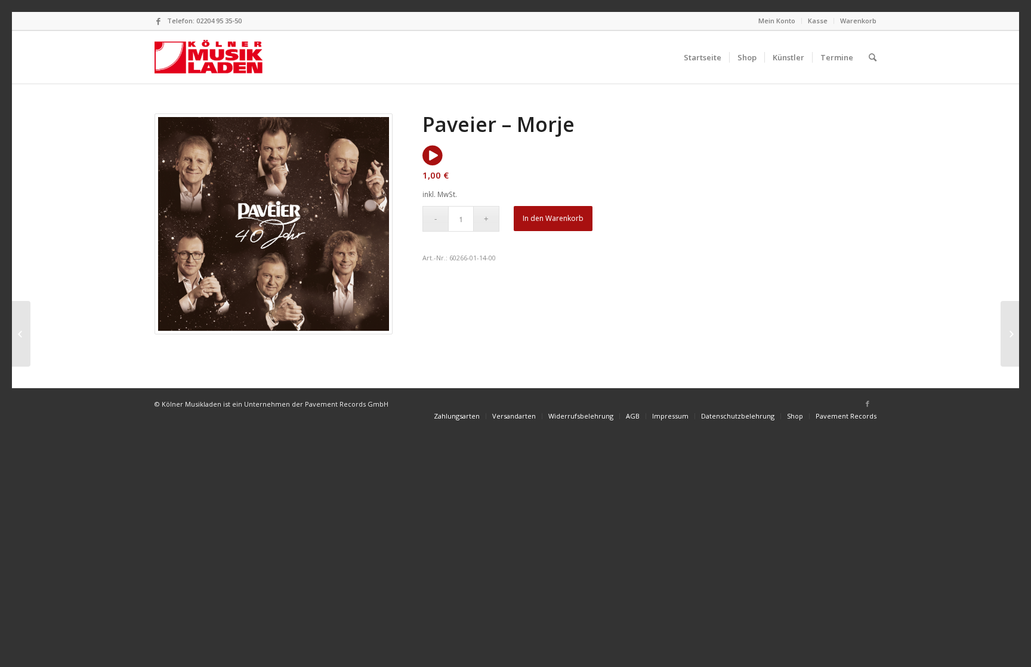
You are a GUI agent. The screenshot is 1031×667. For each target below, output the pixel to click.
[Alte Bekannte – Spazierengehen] (21, 334)
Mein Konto (776, 20)
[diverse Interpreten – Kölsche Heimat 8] (1010, 334)
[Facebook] (158, 21)
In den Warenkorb (553, 218)
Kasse (818, 20)
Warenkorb (858, 20)
